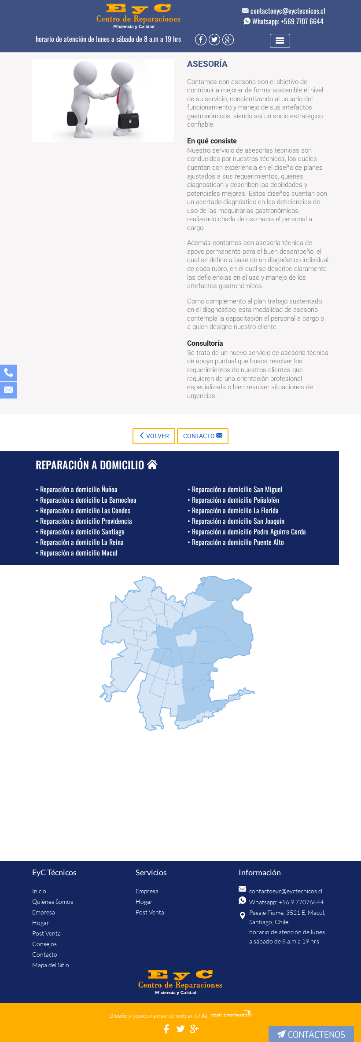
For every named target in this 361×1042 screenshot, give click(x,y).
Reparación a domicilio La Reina (80, 542)
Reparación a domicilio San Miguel (235, 489)
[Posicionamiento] (231, 1016)
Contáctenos (315, 1034)
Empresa (43, 912)
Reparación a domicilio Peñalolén (233, 499)
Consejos (44, 943)
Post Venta (46, 933)
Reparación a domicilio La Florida (233, 510)
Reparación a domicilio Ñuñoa (77, 489)
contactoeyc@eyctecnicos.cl (287, 10)
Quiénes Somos (52, 901)
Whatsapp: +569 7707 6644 (287, 21)
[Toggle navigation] (280, 41)
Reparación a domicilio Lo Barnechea (86, 499)
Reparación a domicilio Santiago (80, 531)
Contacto (199, 435)
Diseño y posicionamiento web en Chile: (159, 1016)
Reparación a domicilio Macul (77, 552)
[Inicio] (180, 983)
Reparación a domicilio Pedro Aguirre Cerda (247, 531)
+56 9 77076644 (301, 902)
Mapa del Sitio (50, 965)
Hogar (40, 922)
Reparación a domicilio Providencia (84, 521)
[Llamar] (8, 374)
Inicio (39, 891)
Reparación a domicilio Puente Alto (236, 542)
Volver (157, 435)
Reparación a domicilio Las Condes (83, 510)
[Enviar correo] (8, 391)
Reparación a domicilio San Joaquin (236, 521)
